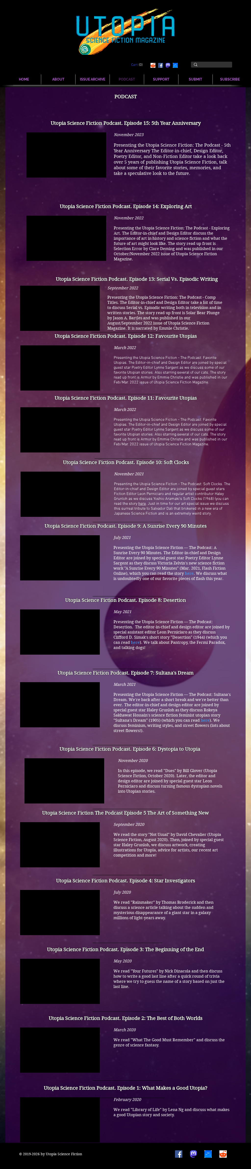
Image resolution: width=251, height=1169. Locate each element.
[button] (137, 64)
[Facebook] (160, 65)
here (142, 503)
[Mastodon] (193, 1154)
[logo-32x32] (175, 65)
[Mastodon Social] (167, 65)
